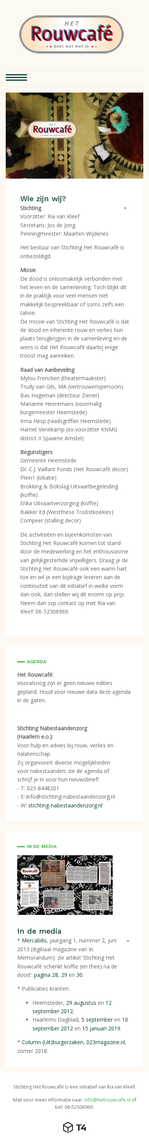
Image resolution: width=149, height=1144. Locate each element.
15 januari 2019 (101, 1028)
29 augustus (81, 1002)
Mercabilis (34, 940)
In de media (39, 931)
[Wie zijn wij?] (74, 135)
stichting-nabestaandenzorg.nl (65, 805)
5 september (97, 1019)
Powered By (74, 1127)
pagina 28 (46, 974)
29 (65, 974)
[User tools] (122, 208)
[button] (16, 79)
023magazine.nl (105, 1042)
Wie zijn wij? (43, 198)
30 (79, 974)
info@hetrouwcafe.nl (107, 1100)
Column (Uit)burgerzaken (52, 1042)
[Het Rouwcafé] (72, 34)
